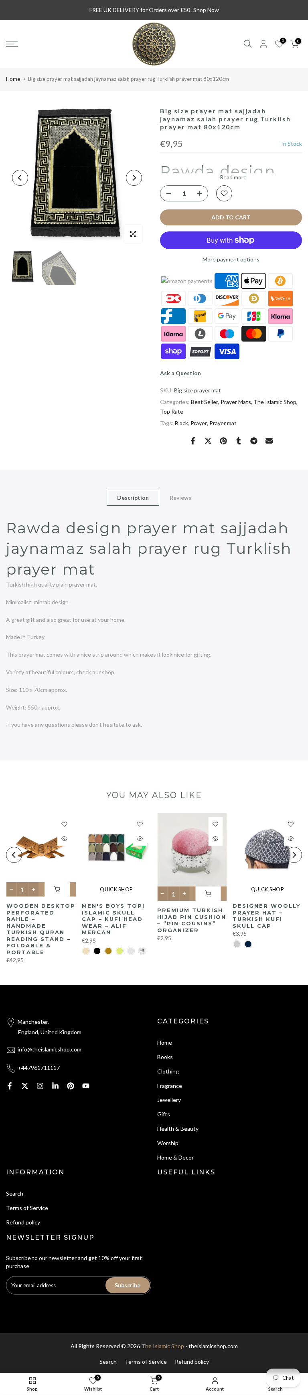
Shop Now (206, 9)
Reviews (180, 497)
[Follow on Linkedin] (55, 1086)
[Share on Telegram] (253, 441)
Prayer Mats (236, 401)
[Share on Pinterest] (223, 441)
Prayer (198, 423)
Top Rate (171, 411)
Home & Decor (175, 1157)
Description (133, 497)
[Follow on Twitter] (24, 1086)
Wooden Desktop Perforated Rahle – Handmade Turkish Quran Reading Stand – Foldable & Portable (40, 929)
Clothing (168, 1071)
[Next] (134, 178)
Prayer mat (223, 423)
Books (165, 1056)
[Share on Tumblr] (238, 441)
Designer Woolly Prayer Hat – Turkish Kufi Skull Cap (266, 916)
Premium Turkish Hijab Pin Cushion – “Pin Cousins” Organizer (191, 920)
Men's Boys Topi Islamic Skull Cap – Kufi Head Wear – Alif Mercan (112, 919)
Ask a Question (180, 373)
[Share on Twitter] (208, 441)
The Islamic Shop (274, 401)
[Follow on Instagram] (40, 1086)
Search (14, 1193)
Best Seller (204, 401)
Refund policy (23, 1222)
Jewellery (169, 1099)
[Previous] (20, 178)
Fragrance (169, 1085)
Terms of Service (27, 1207)
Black (181, 423)
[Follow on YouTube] (85, 1086)
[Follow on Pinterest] (70, 1086)
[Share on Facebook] (193, 441)
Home (13, 79)
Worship (167, 1143)
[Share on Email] (269, 441)
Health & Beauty (178, 1128)
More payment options (231, 259)
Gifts (163, 1114)
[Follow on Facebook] (9, 1086)
